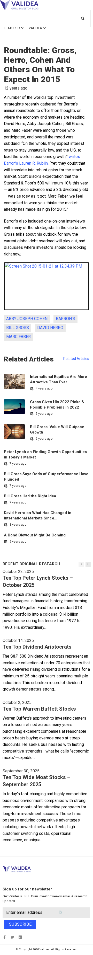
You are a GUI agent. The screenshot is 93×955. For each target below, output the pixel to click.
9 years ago (18, 541)
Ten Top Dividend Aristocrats (37, 647)
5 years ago (44, 413)
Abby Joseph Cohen (27, 318)
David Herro (50, 327)
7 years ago (18, 463)
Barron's (65, 318)
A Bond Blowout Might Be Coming (35, 535)
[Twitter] (12, 937)
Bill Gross (17, 327)
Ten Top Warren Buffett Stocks (39, 709)
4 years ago (44, 388)
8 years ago (18, 524)
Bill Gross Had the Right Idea (30, 496)
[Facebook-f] (4, 937)
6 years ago (44, 438)
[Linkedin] (20, 937)
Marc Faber (18, 336)
